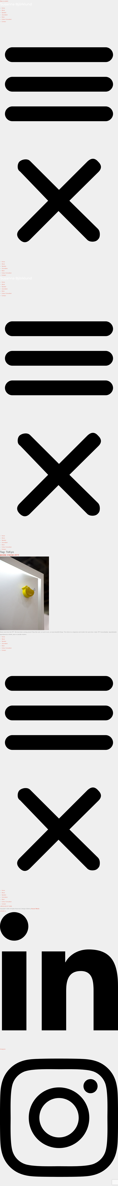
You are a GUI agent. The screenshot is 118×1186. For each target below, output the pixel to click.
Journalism (5, 14)
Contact (4, 21)
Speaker (4, 12)
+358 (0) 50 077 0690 (6, 906)
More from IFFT (9, 555)
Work (3, 17)
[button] (59, 142)
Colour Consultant (6, 19)
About (3, 10)
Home (3, 8)
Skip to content (4, 1)
